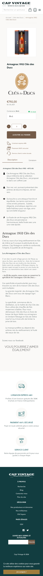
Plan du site (21, 497)
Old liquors (21, 514)
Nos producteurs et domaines (22, 507)
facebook (19, 340)
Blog (21, 490)
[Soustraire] (9, 126)
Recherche (21, 486)
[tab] (12, 160)
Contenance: (13, 111)
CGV (21, 524)
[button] (34, 566)
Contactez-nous (21, 493)
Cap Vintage (18, 554)
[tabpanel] (21, 252)
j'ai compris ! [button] (21, 572)
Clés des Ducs (18, 18)
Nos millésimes (21, 511)
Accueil (8, 18)
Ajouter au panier (21, 135)
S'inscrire (31, 542)
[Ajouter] (25, 126)
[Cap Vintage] (21, 4)
